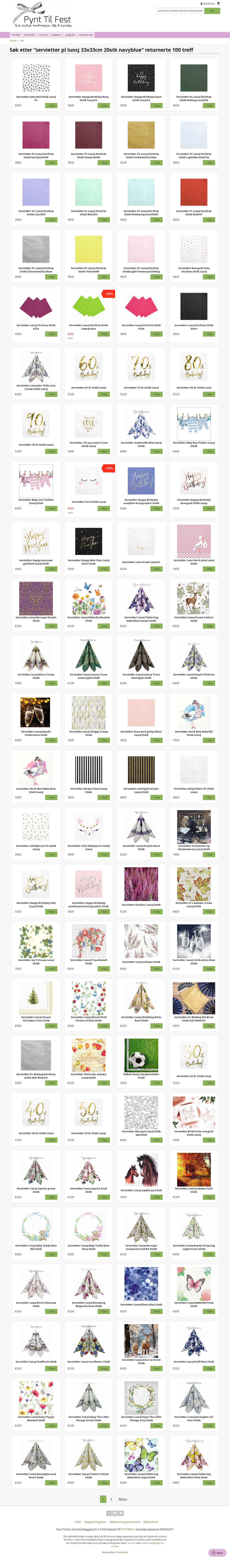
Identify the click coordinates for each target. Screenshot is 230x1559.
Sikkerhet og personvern (125, 1522)
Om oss (43, 35)
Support (56, 35)
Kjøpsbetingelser (95, 1522)
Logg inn (70, 35)
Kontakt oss (86, 35)
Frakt (78, 1522)
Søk (212, 10)
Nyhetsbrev (151, 1522)
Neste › (123, 1499)
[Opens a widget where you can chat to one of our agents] (217, 1553)
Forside (16, 35)
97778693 (127, 1529)
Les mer (131, 1543)
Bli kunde (29, 35)
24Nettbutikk (121, 1552)
